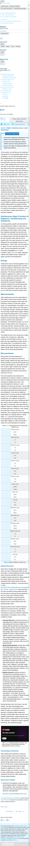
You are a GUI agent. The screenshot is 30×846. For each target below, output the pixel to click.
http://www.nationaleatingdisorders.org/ (15, 793)
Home (8, 124)
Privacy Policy (16, 836)
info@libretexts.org (12, 840)
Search (3, 844)
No (9, 820)
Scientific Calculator (8, 85)
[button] (5, 96)
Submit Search (4, 33)
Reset (2, 44)
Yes (4, 820)
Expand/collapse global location (28, 124)
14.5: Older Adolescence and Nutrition (10, 798)
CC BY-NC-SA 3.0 (5, 799)
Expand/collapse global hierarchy (2, 124)
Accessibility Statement (12, 838)
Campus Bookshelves (19, 124)
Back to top (3, 806)
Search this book (4, 28)
